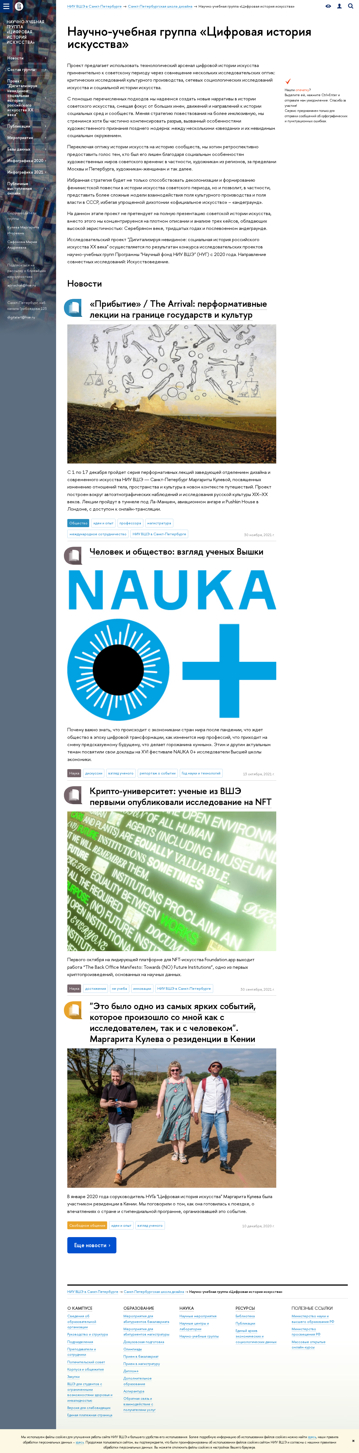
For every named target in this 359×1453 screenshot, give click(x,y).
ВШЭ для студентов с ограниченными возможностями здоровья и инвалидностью (89, 1392)
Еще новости (90, 1245)
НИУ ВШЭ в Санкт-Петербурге (92, 1291)
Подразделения (80, 1341)
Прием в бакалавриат (140, 1356)
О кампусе (79, 1308)
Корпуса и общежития (85, 1369)
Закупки (73, 1376)
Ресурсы (245, 1308)
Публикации (18, 126)
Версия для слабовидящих (89, 1407)
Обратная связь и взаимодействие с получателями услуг (139, 1404)
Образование (138, 1308)
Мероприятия (20, 137)
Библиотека (245, 1316)
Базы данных (18, 149)
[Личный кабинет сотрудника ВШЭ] (339, 6)
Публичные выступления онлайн (19, 188)
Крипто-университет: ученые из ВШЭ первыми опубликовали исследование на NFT (181, 796)
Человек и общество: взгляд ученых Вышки (176, 551)
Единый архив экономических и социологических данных (256, 1336)
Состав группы (21, 69)
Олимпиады (132, 1349)
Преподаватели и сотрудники (81, 1352)
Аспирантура (133, 1391)
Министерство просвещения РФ (306, 1332)
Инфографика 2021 (25, 172)
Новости (15, 58)
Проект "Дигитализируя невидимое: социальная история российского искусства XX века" (22, 97)
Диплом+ (131, 1371)
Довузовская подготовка (143, 1341)
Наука (187, 1308)
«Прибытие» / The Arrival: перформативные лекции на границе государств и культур (178, 308)
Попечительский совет (86, 1362)
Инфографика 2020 (25, 160)
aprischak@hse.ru (21, 285)
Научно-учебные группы (199, 1336)
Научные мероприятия (198, 1316)
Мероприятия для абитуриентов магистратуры (146, 1332)
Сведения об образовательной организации (81, 1322)
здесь (312, 1437)
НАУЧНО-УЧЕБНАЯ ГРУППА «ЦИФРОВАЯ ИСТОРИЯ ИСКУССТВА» (25, 32)
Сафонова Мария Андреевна (22, 244)
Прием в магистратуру (141, 1363)
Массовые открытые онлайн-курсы (309, 1344)
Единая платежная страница (89, 1415)
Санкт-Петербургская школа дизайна (154, 1291)
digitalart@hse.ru (21, 317)
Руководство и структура (87, 1334)
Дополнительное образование (137, 1381)
